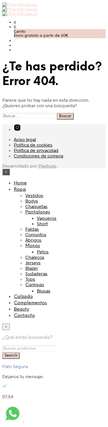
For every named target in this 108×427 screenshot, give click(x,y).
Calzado (23, 296)
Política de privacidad (36, 150)
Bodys (31, 200)
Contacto (24, 315)
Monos (32, 245)
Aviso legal (25, 139)
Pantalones (37, 212)
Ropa (20, 189)
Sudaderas (36, 273)
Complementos (30, 303)
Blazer (31, 268)
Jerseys (33, 262)
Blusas (43, 290)
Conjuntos (35, 234)
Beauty (21, 309)
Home (20, 183)
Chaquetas (36, 206)
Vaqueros (46, 218)
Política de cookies (33, 144)
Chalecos (34, 257)
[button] (15, 22)
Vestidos (34, 195)
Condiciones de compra (38, 155)
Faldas (32, 229)
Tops (30, 279)
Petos (43, 251)
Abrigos (33, 240)
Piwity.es (47, 165)
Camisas (34, 284)
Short (42, 223)
